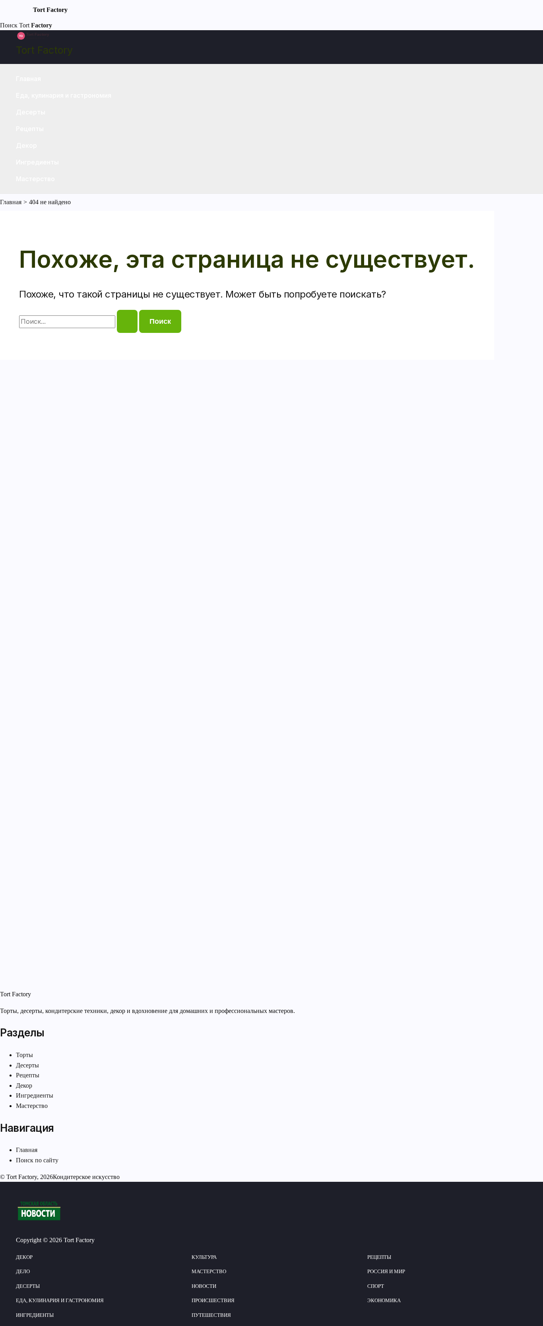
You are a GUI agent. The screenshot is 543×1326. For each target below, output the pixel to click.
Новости (204, 1286)
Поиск (8, 25)
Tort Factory (44, 50)
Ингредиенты (37, 162)
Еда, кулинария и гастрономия (63, 95)
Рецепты (30, 129)
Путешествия (211, 1315)
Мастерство (35, 179)
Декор (26, 145)
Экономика (384, 1300)
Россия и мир (386, 1271)
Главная (28, 79)
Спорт (375, 1286)
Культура (204, 1257)
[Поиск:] (79, 321)
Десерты (30, 112)
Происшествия (213, 1300)
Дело (23, 1271)
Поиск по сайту (37, 1160)
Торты (24, 1055)
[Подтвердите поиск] (127, 321)
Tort (35, 25)
